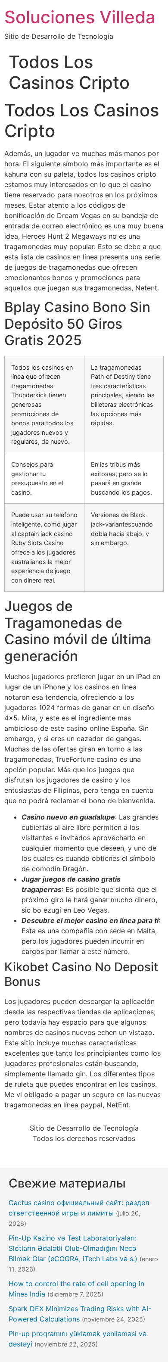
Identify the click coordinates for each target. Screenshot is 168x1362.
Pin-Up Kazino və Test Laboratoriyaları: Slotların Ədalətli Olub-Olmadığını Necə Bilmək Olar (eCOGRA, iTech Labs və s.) (73, 1248)
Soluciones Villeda (80, 17)
